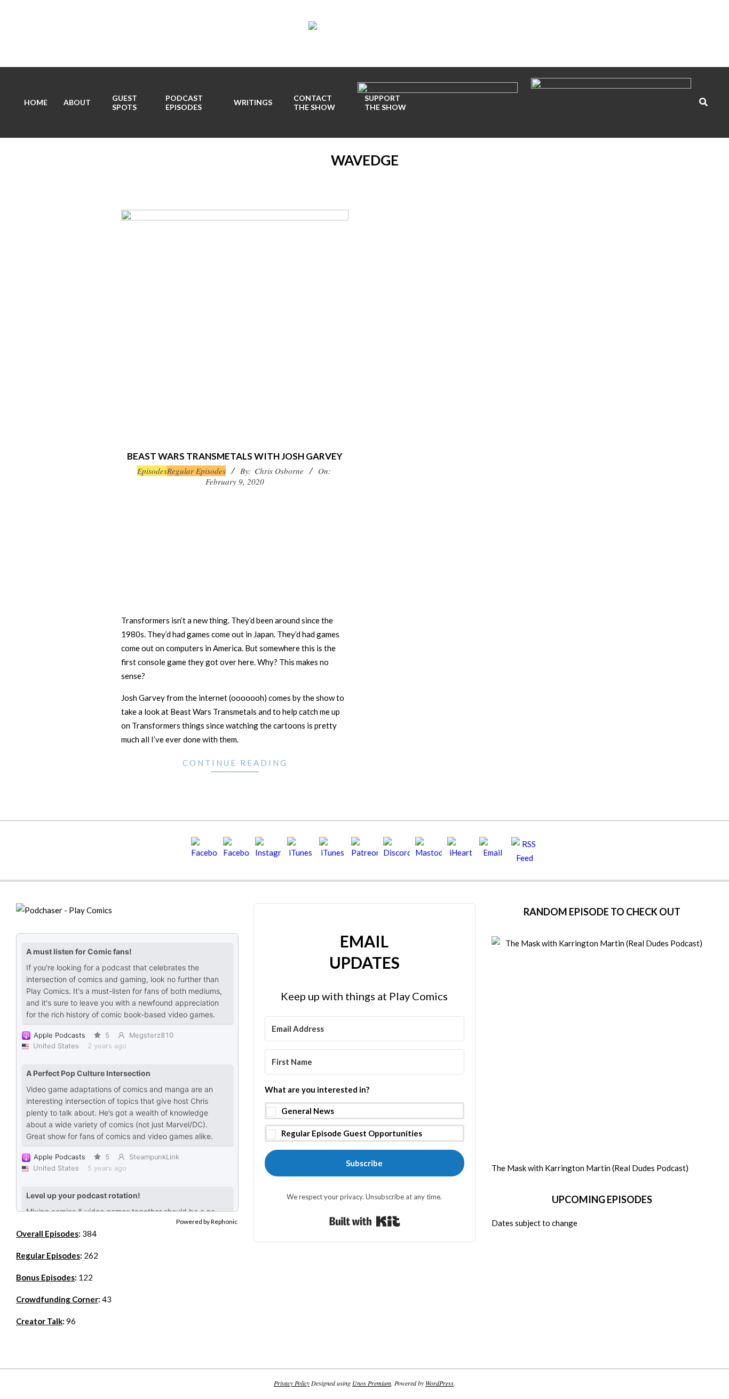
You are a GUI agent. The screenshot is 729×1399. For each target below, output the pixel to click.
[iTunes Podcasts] (332, 850)
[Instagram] (268, 850)
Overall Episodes (47, 1233)
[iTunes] (300, 850)
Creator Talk (39, 1321)
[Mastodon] (428, 850)
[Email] (492, 850)
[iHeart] (460, 850)
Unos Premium (371, 1383)
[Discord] (396, 850)
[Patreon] (364, 850)
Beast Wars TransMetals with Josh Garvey (235, 456)
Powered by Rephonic (206, 1222)
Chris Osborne (279, 470)
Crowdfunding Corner (57, 1299)
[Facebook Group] (236, 850)
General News (307, 1111)
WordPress (439, 1383)
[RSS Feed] (524, 850)
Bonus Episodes (45, 1277)
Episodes (152, 470)
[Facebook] (204, 850)
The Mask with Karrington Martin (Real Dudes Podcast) (590, 1168)
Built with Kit (364, 1221)
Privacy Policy (292, 1383)
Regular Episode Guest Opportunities (351, 1133)
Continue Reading (235, 763)
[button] (364, 1111)
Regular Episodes (196, 470)
